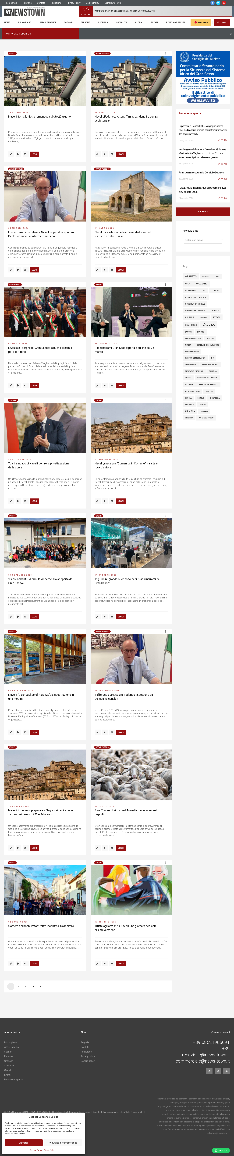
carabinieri (190, 286)
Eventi (154, 22)
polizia (188, 374)
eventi (216, 313)
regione (189, 380)
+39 (226, 1049)
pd (212, 354)
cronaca (215, 306)
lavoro (200, 328)
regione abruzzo (208, 380)
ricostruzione (192, 387)
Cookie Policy (36, 1150)
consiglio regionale (195, 306)
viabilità (189, 414)
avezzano (201, 279)
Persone (85, 22)
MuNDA (188, 341)
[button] (79, 53)
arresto (206, 272)
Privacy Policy (49, 1150)
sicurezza (215, 394)
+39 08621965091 (211, 1042)
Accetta (23, 1142)
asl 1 (187, 280)
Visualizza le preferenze (63, 1142)
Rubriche (27, 3)
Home (7, 22)
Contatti (41, 3)
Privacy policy (88, 1056)
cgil (204, 286)
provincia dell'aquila (207, 374)
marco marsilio (193, 334)
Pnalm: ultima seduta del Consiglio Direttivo (201, 149)
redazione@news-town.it (206, 1055)
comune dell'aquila (195, 293)
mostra (210, 334)
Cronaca (103, 22)
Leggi (35, 154)
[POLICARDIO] (203, 77)
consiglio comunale (195, 300)
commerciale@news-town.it (203, 1061)
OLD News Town (113, 3)
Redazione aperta (175, 22)
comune (216, 286)
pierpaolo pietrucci (194, 367)
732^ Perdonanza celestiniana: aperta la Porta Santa (124, 11)
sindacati (189, 400)
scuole (200, 394)
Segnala (13, 3)
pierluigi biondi (210, 360)
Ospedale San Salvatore (208, 341)
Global (139, 22)
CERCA (224, 22)
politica (213, 367)
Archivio (203, 208)
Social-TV (121, 22)
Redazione (56, 3)
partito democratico (195, 354)
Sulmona (190, 407)
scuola (188, 394)
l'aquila (209, 320)
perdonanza (190, 360)
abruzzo (191, 272)
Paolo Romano (192, 347)
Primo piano (24, 22)
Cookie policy (88, 1061)
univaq (204, 407)
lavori (188, 328)
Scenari (68, 22)
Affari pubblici (48, 22)
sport (203, 400)
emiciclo (203, 313)
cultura (189, 313)
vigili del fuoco (206, 414)
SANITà (209, 387)
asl (217, 273)
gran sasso (191, 321)
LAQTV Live (203, 22)
